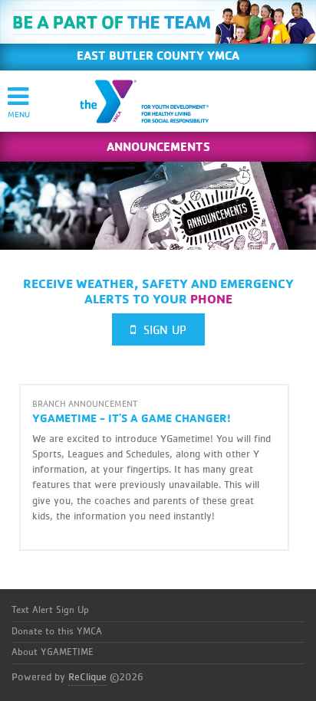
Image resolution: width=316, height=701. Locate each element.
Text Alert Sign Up (50, 610)
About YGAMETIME (53, 652)
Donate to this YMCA (57, 632)
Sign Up (161, 330)
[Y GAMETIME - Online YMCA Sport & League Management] (157, 101)
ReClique (87, 677)
